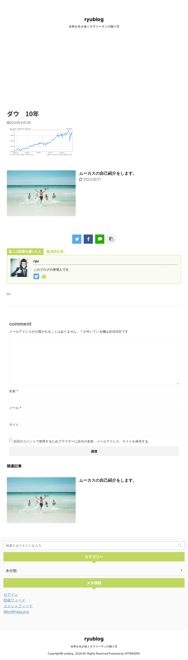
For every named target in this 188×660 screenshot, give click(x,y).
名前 (13, 391)
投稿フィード (14, 600)
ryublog (94, 19)
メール (15, 408)
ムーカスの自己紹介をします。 (108, 173)
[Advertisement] (94, 70)
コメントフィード (18, 606)
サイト (14, 424)
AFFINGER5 (132, 653)
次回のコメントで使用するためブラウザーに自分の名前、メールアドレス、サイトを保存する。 (82, 441)
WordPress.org (16, 611)
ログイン (10, 594)
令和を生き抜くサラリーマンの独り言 (94, 646)
